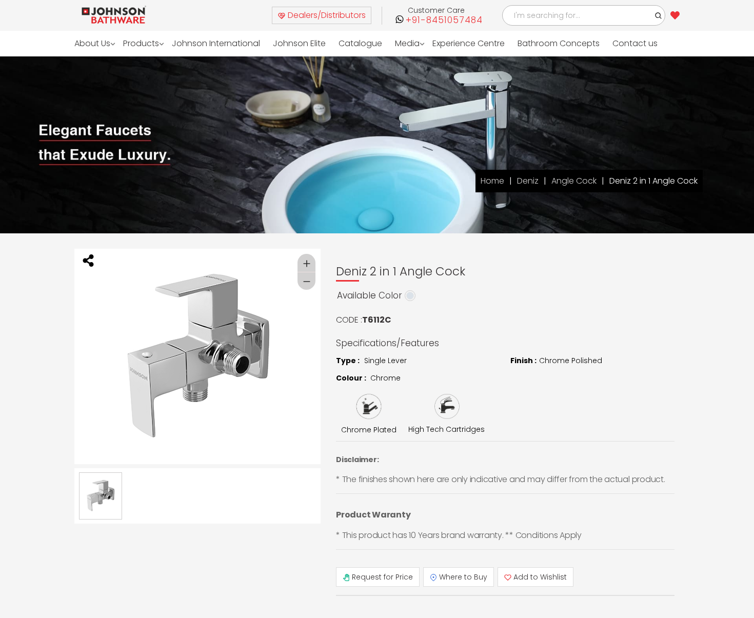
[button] (658, 15)
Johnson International (208, 43)
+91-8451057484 (444, 20)
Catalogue (344, 43)
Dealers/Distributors (326, 15)
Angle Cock (574, 181)
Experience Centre (448, 43)
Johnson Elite (286, 43)
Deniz (528, 181)
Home (492, 181)
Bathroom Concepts (535, 43)
